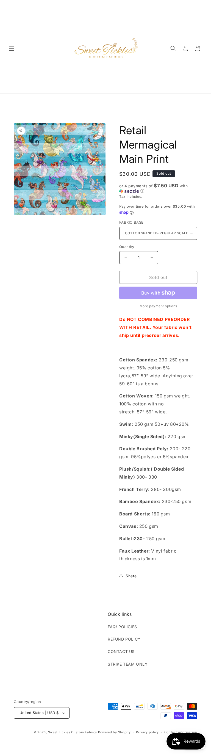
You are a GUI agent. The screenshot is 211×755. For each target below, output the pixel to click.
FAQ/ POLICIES (122, 626)
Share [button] (131, 575)
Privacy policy (147, 732)
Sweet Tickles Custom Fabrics (72, 732)
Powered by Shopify (114, 732)
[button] (11, 48)
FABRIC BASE (131, 222)
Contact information (180, 732)
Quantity (126, 247)
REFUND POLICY (124, 639)
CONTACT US (121, 651)
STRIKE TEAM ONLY (128, 664)
